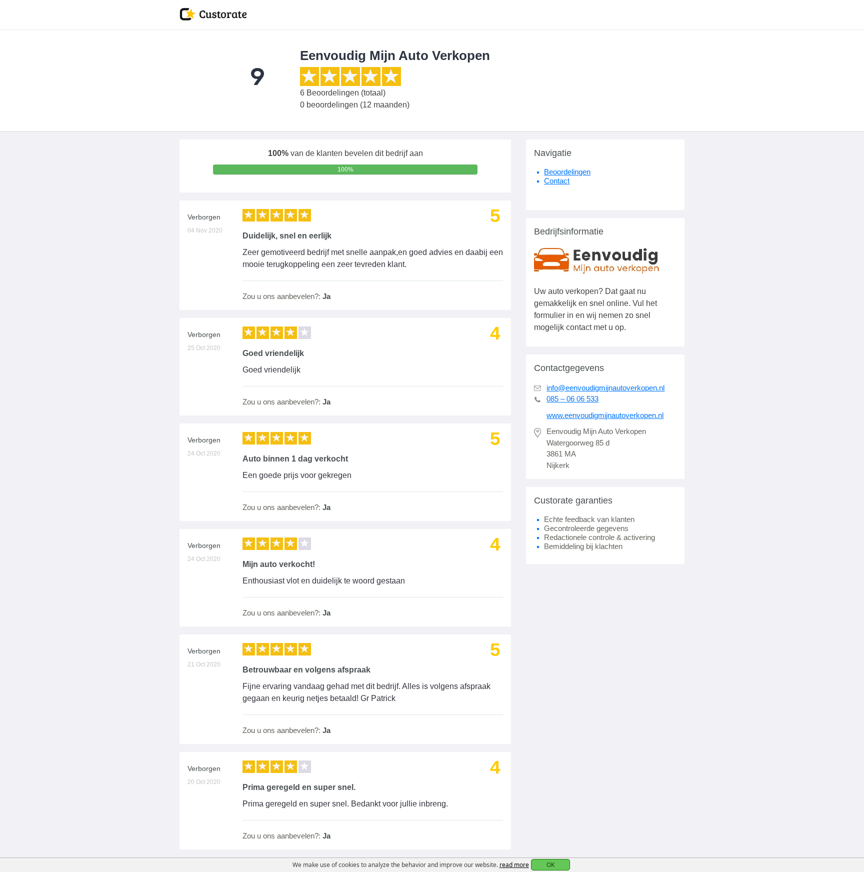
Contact (557, 180)
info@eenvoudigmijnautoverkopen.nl (605, 388)
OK (550, 864)
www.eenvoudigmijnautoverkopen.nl (605, 415)
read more (514, 864)
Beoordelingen (567, 172)
